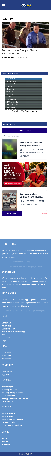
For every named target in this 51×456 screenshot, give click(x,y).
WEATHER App (21, 311)
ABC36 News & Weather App (13, 331)
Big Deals (6, 374)
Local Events (7, 371)
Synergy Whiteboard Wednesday (15, 398)
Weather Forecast (9, 413)
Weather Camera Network (12, 419)
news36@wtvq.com (30, 262)
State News (6, 355)
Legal (4, 340)
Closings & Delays (9, 422)
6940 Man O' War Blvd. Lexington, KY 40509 (25, 267)
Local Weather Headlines (12, 425)
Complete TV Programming (24, 111)
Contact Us (6, 323)
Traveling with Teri (9, 389)
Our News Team (8, 329)
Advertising (6, 326)
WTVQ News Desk (9, 57)
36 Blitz (5, 441)
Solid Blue (6, 444)
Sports (4, 438)
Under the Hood (8, 395)
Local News (6, 352)
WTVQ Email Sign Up (37, 311)
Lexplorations (7, 401)
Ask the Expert (7, 386)
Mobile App (10, 311)
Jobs (3, 334)
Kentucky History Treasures (13, 392)
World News (7, 358)
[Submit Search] (48, 5)
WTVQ (25, 5)
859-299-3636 (18, 262)
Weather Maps (8, 416)
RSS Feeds (6, 337)
